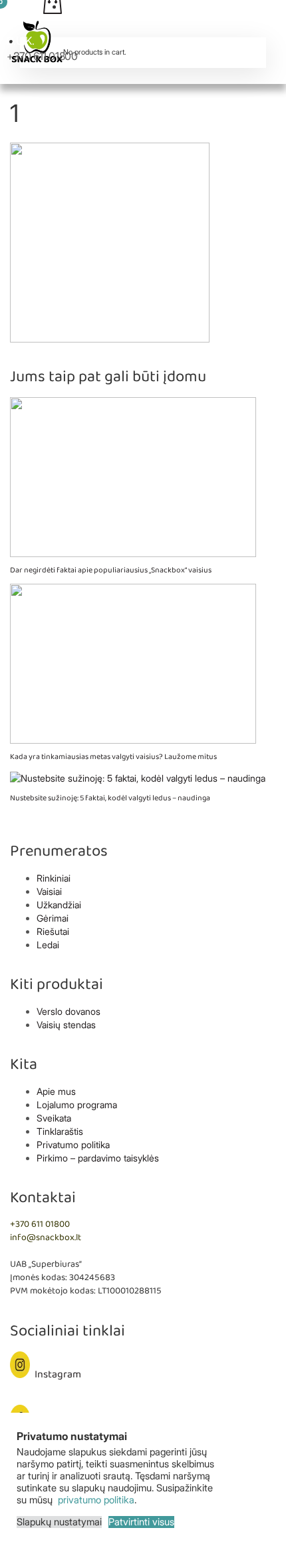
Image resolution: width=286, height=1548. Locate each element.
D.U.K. (21, 40)
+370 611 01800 (42, 56)
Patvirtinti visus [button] (141, 1522)
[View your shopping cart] (143, 25)
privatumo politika (94, 1500)
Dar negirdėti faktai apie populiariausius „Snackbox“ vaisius (111, 570)
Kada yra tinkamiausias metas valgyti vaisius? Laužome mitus (113, 757)
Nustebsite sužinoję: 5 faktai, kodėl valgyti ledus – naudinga (110, 798)
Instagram (58, 1374)
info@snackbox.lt (45, 1237)
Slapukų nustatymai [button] (59, 1522)
